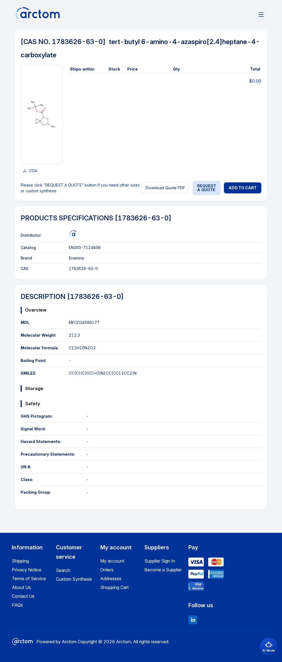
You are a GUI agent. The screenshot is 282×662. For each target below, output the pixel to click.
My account (112, 561)
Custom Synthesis (74, 579)
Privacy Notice (26, 569)
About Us (21, 587)
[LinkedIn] (192, 619)
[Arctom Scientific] (73, 234)
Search (63, 570)
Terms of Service (29, 578)
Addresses (110, 578)
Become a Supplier (163, 569)
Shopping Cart (114, 587)
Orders (106, 569)
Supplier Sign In (159, 561)
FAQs (17, 605)
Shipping (20, 561)
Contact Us (23, 596)
